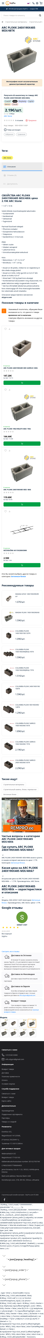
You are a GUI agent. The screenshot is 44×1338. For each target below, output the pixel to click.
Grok (15, 101)
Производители (8, 1111)
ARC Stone (8, 116)
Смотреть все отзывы (10, 951)
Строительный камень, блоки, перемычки (19, 789)
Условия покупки (8, 1084)
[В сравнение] (9, 329)
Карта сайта (6, 1101)
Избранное (9, 134)
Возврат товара (8, 1069)
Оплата (4, 1080)
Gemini (7, 104)
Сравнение (21, 134)
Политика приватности (11, 1076)
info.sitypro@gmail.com (27, 995)
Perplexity (22, 101)
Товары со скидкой (9, 1122)
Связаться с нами (8, 1093)
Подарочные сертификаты (12, 1114)
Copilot (31, 101)
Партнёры (6, 1118)
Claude (14, 104)
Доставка (5, 1073)
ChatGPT (8, 101)
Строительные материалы (16, 22)
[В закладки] (5, 329)
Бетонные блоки (9, 794)
